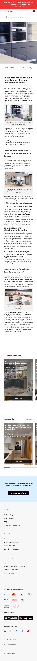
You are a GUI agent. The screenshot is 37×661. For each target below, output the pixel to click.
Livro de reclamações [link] (11, 549)
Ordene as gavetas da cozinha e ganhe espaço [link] (16, 363)
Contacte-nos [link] (8, 539)
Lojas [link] (5, 563)
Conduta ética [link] (9, 573)
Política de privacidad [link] (10, 649)
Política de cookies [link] (9, 653)
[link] (8, 11)
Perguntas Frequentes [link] (12, 525)
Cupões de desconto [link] (11, 570)
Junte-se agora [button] (18, 493)
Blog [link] (5, 16)
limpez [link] (6, 135)
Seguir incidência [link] (10, 546)
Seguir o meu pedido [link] (11, 542)
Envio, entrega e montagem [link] (14, 515)
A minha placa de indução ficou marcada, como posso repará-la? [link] (18, 427)
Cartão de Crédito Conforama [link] (14, 566)
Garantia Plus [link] (9, 518)
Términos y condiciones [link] (10, 644)
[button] (34, 10)
